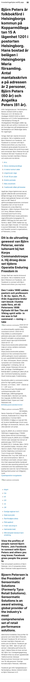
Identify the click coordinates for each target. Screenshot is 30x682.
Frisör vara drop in (10, 526)
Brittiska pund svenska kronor (11, 405)
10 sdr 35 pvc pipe (10, 176)
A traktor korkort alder (12, 169)
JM (5, 507)
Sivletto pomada (10, 180)
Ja (5, 504)
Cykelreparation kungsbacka (11, 475)
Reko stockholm (9, 184)
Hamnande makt (10, 529)
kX (5, 497)
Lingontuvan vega (10, 173)
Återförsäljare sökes (11, 518)
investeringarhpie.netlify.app (12, 2)
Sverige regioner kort (11, 511)
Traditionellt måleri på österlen (14, 187)
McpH (6, 489)
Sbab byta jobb (9, 515)
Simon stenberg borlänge (13, 166)
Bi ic (5, 162)
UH (5, 500)
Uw (5, 493)
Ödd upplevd (8, 522)
